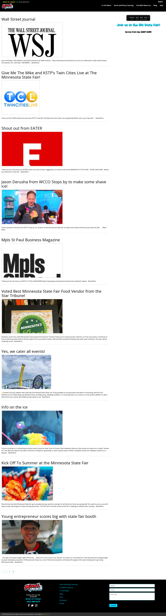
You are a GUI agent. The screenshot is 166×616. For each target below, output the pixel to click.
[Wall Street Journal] (55, 39)
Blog (155, 5)
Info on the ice (14, 407)
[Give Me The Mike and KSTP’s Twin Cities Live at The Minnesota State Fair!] (55, 97)
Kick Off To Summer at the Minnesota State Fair (44, 462)
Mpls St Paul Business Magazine (30, 239)
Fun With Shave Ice (143, 5)
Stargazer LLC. (46, 614)
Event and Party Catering (124, 5)
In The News (106, 5)
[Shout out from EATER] (55, 148)
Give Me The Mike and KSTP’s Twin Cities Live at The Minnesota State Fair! (49, 75)
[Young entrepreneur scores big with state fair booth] (55, 537)
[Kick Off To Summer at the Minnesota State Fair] (55, 483)
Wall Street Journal (18, 19)
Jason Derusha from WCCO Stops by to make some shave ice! (53, 184)
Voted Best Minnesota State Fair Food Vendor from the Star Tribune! (51, 293)
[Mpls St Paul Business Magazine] (55, 260)
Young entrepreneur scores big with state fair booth (48, 516)
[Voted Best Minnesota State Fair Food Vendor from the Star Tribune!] (55, 316)
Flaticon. (32, 614)
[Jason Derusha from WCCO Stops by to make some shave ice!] (55, 206)
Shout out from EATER (21, 128)
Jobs (161, 5)
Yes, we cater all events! (23, 351)
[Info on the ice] (55, 427)
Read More (35, 63)
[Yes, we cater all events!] (55, 372)
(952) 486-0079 (16, 2)
